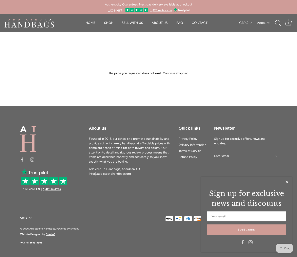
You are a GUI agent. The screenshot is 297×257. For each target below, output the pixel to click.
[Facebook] (243, 242)
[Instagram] (251, 242)
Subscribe (246, 229)
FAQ (179, 23)
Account (263, 23)
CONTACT (199, 23)
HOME (90, 23)
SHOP (108, 23)
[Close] (286, 181)
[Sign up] (275, 156)
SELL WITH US (132, 23)
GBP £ (243, 23)
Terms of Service (190, 151)
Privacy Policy (188, 139)
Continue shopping (176, 73)
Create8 (50, 234)
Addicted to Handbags (42, 228)
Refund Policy (188, 157)
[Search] (277, 23)
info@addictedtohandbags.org (110, 174)
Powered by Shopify (67, 228)
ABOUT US (160, 23)
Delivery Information (192, 145)
